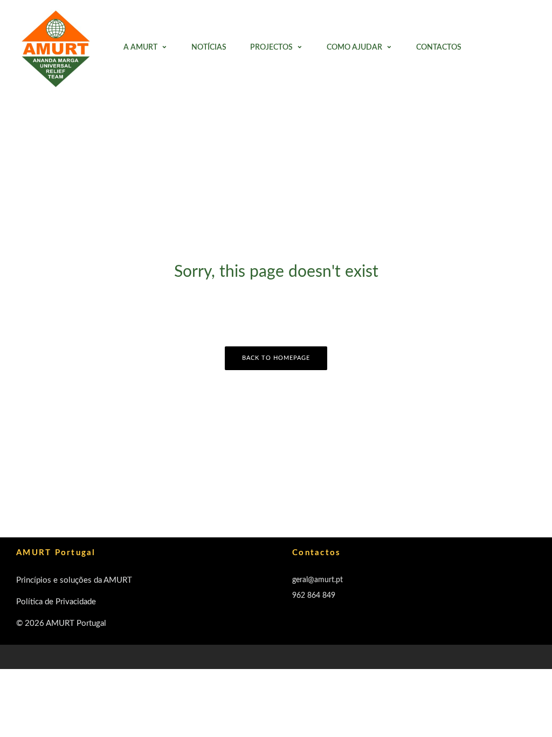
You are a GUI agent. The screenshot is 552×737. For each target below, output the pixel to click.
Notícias (208, 47)
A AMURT (140, 47)
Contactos (438, 47)
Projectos (271, 47)
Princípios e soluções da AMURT (74, 580)
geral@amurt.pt (317, 580)
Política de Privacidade (56, 602)
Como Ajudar (354, 47)
